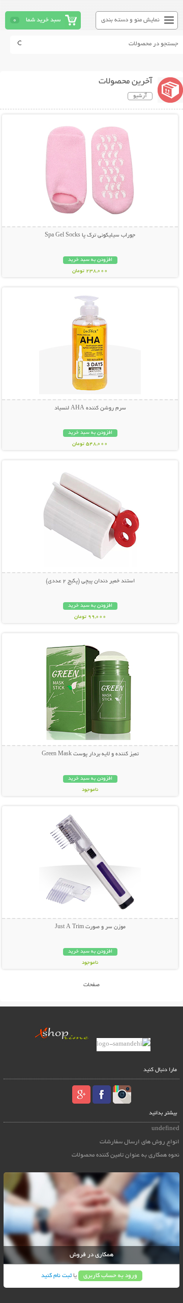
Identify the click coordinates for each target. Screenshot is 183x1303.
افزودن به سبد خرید (90, 260)
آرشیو (140, 96)
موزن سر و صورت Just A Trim (90, 927)
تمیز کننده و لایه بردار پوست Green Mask (90, 754)
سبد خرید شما (43, 20)
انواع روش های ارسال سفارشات (139, 1142)
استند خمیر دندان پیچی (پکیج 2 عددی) (90, 581)
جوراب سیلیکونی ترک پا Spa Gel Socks (90, 235)
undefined (165, 1129)
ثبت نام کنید (56, 1275)
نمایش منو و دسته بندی (130, 20)
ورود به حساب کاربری (110, 1275)
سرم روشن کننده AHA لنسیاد (90, 408)
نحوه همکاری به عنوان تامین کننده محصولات (125, 1155)
